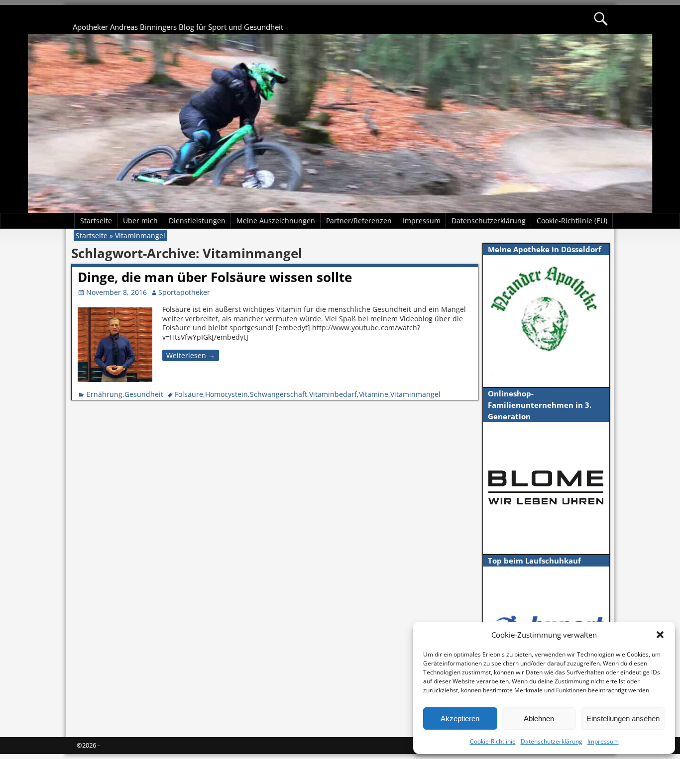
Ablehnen (539, 718)
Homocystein (226, 394)
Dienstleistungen (197, 220)
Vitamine (373, 394)
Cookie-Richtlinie (493, 741)
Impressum (603, 741)
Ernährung (104, 394)
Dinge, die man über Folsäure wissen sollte (215, 277)
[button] (660, 635)
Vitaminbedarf (333, 394)
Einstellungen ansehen (623, 718)
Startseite (96, 220)
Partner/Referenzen (359, 220)
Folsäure (189, 394)
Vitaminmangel (415, 394)
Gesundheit (143, 394)
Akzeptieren (460, 718)
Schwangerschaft (278, 394)
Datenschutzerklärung (551, 741)
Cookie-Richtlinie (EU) (572, 220)
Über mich (140, 220)
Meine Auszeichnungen (275, 220)
